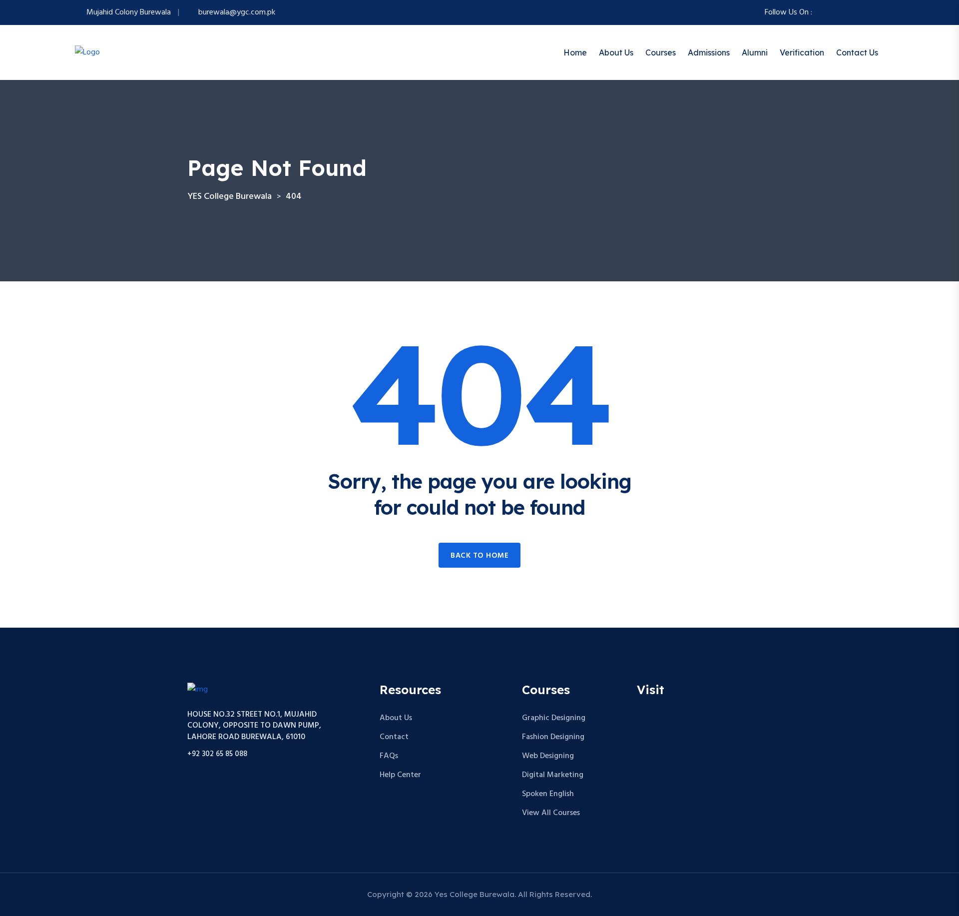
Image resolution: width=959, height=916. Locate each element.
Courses (660, 52)
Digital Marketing (552, 775)
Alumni (755, 52)
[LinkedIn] (869, 12)
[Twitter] (845, 12)
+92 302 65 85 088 (217, 754)
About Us (616, 52)
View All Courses (551, 813)
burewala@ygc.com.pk (236, 12)
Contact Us (857, 52)
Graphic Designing (553, 718)
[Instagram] (833, 12)
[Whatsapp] (857, 12)
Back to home (479, 556)
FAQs (389, 756)
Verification (802, 52)
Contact (394, 737)
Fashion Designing (553, 737)
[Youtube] (881, 12)
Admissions (709, 52)
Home (575, 52)
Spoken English (548, 794)
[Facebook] (821, 12)
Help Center (400, 775)
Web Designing (548, 756)
